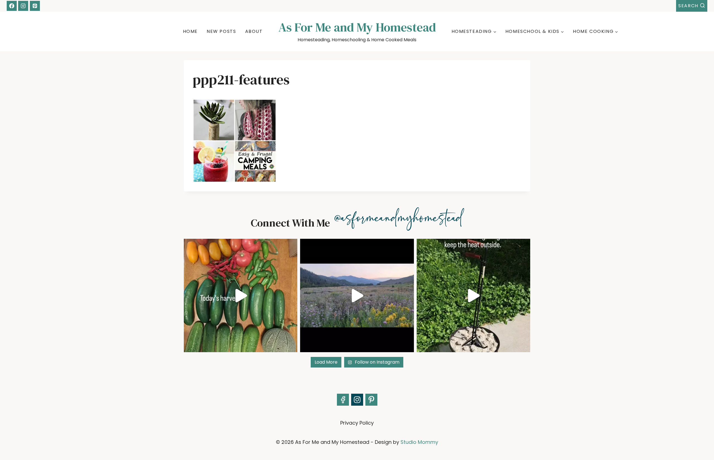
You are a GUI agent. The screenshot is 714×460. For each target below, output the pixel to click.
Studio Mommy (419, 442)
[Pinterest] (35, 6)
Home (190, 31)
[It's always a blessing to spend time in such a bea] (357, 295)
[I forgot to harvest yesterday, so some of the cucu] (240, 295)
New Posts (221, 31)
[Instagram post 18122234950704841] (473, 295)
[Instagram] (23, 6)
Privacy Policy (357, 422)
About (254, 31)
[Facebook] (12, 6)
